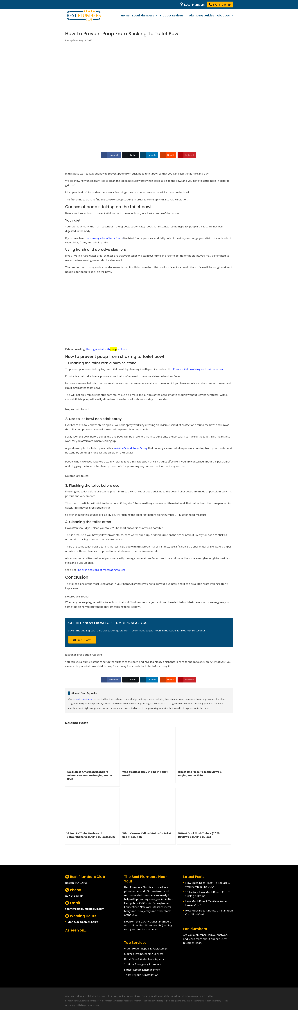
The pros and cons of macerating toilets (100, 570)
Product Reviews (171, 15)
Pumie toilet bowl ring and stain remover (198, 369)
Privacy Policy (118, 996)
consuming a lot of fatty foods (104, 238)
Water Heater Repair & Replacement (146, 948)
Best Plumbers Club (81, 996)
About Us (223, 15)
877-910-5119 (221, 4)
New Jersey (144, 911)
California (145, 903)
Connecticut (131, 907)
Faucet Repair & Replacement (142, 969)
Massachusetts (162, 907)
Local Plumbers (194, 4)
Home (125, 15)
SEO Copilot (207, 996)
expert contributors (83, 698)
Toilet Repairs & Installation (141, 975)
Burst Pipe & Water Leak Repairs (144, 959)
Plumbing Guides (201, 15)
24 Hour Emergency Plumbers (142, 964)
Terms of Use (133, 996)
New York (145, 907)
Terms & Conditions (152, 996)
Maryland (130, 911)
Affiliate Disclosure (173, 996)
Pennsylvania (161, 903)
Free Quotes (83, 640)
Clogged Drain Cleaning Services (143, 954)
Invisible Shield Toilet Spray (130, 448)
